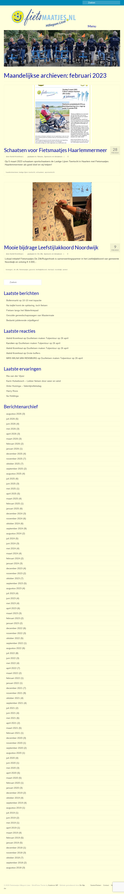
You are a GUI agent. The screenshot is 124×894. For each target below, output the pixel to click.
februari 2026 (13, 443)
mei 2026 (11, 428)
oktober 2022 (13, 638)
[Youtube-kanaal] (20, 2)
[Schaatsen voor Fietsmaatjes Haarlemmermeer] (62, 114)
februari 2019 (13, 837)
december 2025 (14, 453)
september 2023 (14, 583)
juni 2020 (11, 763)
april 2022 (11, 668)
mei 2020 (11, 768)
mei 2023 (11, 603)
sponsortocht (50, 172)
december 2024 (14, 513)
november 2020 (14, 743)
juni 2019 (11, 817)
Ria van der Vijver (15, 376)
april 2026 (11, 433)
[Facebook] (6, 2)
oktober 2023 (13, 578)
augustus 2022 (13, 648)
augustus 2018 (13, 867)
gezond (32, 269)
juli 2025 (10, 478)
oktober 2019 (13, 798)
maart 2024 (12, 553)
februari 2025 (13, 503)
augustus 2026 (13, 413)
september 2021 (14, 703)
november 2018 (14, 852)
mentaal (51, 269)
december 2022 (14, 628)
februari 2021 (13, 733)
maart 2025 (12, 498)
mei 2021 (11, 718)
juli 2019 (10, 812)
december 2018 (14, 847)
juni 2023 (11, 598)
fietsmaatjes (23, 269)
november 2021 (14, 693)
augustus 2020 (13, 753)
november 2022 (14, 633)
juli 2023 (10, 593)
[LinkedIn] (15, 2)
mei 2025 (11, 488)
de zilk (16, 269)
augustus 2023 (13, 588)
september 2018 (14, 862)
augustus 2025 (13, 473)
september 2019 (14, 802)
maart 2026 (12, 438)
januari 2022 (12, 683)
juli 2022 (10, 653)
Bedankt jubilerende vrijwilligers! (22, 320)
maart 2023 (12, 613)
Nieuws (40, 156)
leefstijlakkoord (41, 269)
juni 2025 (11, 483)
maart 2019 (12, 832)
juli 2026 (10, 418)
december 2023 (14, 568)
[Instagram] (11, 2)
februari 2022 (13, 678)
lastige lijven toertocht (27, 172)
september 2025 (14, 468)
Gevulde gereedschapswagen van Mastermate (30, 315)
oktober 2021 (13, 698)
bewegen (9, 269)
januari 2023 (12, 623)
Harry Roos (12, 391)
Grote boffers (33, 353)
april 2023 (11, 608)
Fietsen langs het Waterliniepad (22, 310)
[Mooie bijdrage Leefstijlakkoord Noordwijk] (62, 211)
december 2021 (14, 688)
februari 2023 (13, 618)
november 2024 (14, 518)
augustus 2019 (13, 807)
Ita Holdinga (12, 396)
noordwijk (58, 269)
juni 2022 (11, 658)
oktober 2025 (13, 463)
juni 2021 (11, 713)
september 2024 (14, 528)
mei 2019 (11, 822)
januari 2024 (12, 563)
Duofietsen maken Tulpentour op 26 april (47, 338)
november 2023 (14, 573)
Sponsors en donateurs (53, 156)
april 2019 (11, 827)
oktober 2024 (13, 523)
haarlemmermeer (12, 172)
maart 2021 (12, 728)
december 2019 (14, 793)
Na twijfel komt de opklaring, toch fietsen (26, 305)
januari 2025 (12, 508)
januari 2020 (12, 788)
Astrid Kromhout (16, 156)
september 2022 (14, 643)
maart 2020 (12, 778)
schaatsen (40, 172)
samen (65, 269)
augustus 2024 (13, 533)
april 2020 (11, 773)
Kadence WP (53, 885)
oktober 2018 (13, 857)
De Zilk (40, 254)
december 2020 (14, 738)
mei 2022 (11, 663)
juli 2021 (10, 708)
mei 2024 (11, 548)
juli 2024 (10, 538)
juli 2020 (10, 758)
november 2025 (14, 458)
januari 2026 (12, 448)
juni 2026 (11, 423)
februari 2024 (13, 558)
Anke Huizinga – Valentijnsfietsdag (23, 386)
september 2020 (14, 748)
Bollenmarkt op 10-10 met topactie (23, 300)
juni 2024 (11, 543)
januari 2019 (12, 842)
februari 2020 (13, 783)
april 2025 (11, 493)
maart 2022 (12, 673)
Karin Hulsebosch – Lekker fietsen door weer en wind (33, 381)
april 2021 (11, 723)
